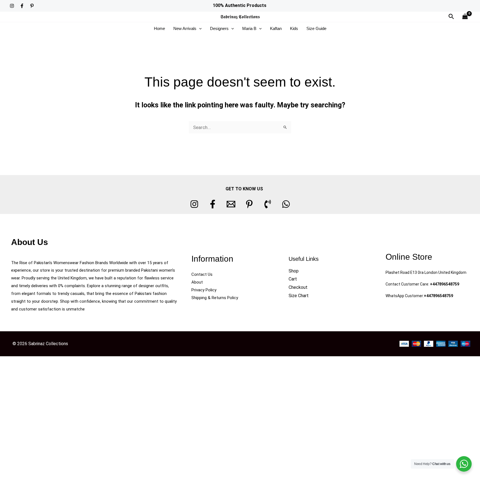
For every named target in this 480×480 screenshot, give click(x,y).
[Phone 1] (267, 204)
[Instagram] (12, 6)
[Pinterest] (32, 6)
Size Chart (299, 295)
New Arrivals (184, 28)
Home (159, 28)
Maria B (249, 28)
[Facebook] (22, 6)
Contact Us (201, 274)
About (197, 282)
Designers (219, 28)
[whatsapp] (286, 204)
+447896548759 (444, 284)
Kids (294, 28)
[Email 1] (231, 204)
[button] (451, 16)
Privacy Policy (203, 289)
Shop (294, 271)
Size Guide (316, 28)
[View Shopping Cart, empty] (465, 17)
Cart (293, 279)
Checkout (298, 287)
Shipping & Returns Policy (214, 297)
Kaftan (276, 28)
